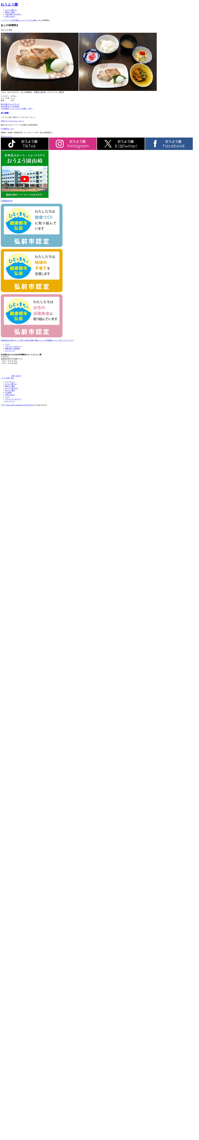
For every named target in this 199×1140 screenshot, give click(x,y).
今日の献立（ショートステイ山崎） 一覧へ (17, 108)
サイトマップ (10, 351)
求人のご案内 (10, 390)
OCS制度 (8, 393)
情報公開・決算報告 (12, 348)
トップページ (6, 20)
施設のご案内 (10, 12)
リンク (7, 344)
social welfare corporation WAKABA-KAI (20, 405)
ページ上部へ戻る (7, 378)
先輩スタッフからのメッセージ (12, 121)
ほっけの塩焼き (10, 106)
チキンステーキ (10, 104)
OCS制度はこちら (7, 129)
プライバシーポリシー (13, 346)
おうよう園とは (11, 10)
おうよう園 (9, 4)
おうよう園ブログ (11, 388)
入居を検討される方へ (13, 14)
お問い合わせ (10, 16)
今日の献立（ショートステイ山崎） (24, 20)
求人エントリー (6, 136)
